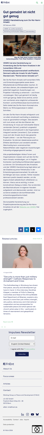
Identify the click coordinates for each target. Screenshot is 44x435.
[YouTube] (32, 414)
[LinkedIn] (22, 414)
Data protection (8, 424)
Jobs (21, 419)
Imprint (26, 419)
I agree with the (22, 349)
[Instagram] (27, 414)
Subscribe (22, 354)
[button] (20, 229)
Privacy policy (29, 349)
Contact (16, 419)
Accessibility (7, 419)
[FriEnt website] (5, 2)
